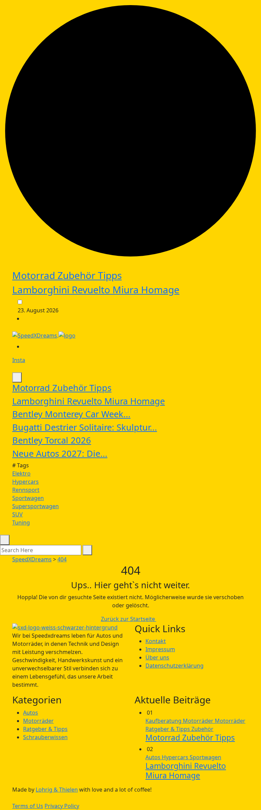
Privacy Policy (62, 806)
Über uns (157, 657)
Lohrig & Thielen (57, 789)
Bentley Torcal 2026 (51, 440)
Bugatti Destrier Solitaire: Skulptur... (84, 427)
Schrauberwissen (45, 737)
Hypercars (25, 481)
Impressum (160, 649)
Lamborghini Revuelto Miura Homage (95, 289)
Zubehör (202, 729)
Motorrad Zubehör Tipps (67, 275)
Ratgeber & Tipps (45, 729)
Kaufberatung (164, 721)
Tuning (21, 522)
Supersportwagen (35, 506)
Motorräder (38, 721)
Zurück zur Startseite (128, 619)
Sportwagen (28, 498)
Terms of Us (27, 806)
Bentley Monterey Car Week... (71, 414)
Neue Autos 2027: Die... (59, 453)
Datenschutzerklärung (174, 665)
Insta (18, 360)
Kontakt (155, 641)
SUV (17, 514)
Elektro (21, 473)
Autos (30, 712)
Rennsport (25, 490)
